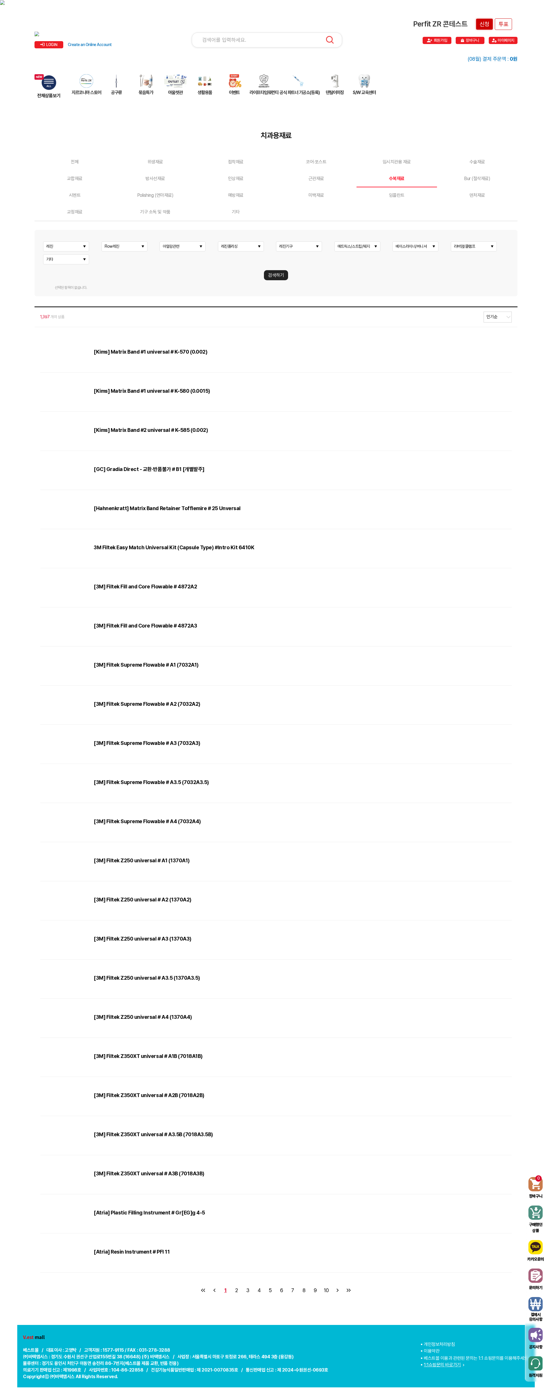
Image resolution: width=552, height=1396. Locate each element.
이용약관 (431, 1351)
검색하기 (276, 275)
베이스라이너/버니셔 (411, 246)
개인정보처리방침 (439, 1344)
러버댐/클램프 (464, 246)
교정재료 (75, 212)
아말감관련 (171, 246)
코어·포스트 (316, 162)
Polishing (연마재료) (155, 195)
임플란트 (397, 195)
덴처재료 (477, 195)
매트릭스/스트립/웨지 (354, 246)
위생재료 (155, 162)
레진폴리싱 (229, 246)
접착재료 (236, 162)
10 (326, 1290)
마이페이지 (506, 40)
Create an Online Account (90, 44)
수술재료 (477, 162)
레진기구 (285, 246)
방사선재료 (155, 178)
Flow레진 (112, 246)
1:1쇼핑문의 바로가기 (442, 1365)
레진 (49, 246)
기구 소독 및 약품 (155, 212)
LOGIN (51, 44)
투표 (503, 24)
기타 (235, 212)
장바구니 (472, 40)
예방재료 (236, 195)
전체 (74, 162)
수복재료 (397, 178)
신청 (484, 24)
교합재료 (75, 178)
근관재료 (316, 178)
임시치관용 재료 (397, 162)
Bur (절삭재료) (477, 178)
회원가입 (440, 40)
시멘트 (75, 195)
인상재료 (236, 178)
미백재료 (316, 195)
